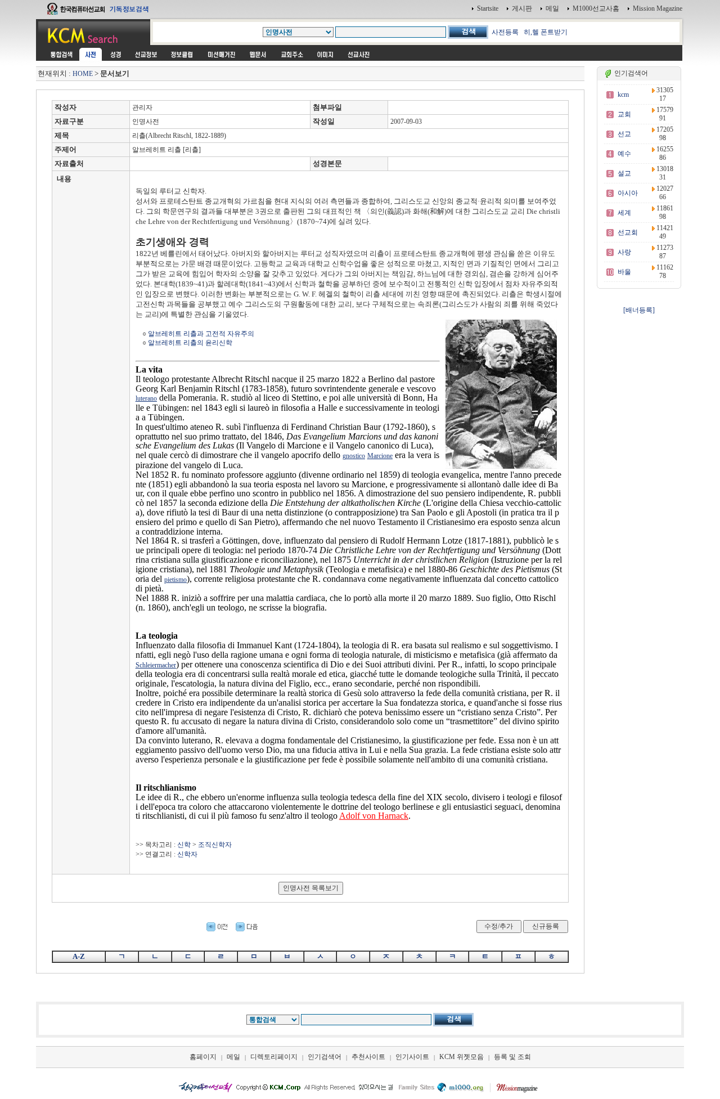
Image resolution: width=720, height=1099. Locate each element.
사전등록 (505, 32)
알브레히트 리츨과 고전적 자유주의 (201, 334)
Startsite (487, 8)
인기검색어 (324, 1057)
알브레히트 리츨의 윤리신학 (190, 343)
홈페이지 (203, 1057)
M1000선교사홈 (596, 8)
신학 (184, 845)
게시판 (522, 8)
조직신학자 (215, 845)
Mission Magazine (657, 8)
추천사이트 (368, 1057)
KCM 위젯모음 (461, 1057)
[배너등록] (639, 310)
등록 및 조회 (512, 1057)
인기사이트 (412, 1057)
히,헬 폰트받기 (546, 32)
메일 (552, 8)
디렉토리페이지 (274, 1057)
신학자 (187, 854)
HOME (83, 74)
